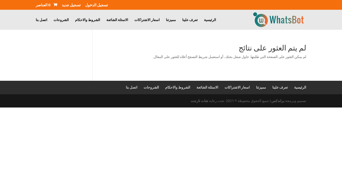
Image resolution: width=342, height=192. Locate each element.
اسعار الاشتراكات (147, 20)
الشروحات (61, 20)
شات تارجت (199, 101)
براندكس (277, 101)
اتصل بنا (41, 20)
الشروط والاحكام (87, 20)
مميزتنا (171, 20)
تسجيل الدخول (96, 5)
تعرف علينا (190, 20)
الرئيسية (210, 20)
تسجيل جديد (71, 5)
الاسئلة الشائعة (117, 20)
